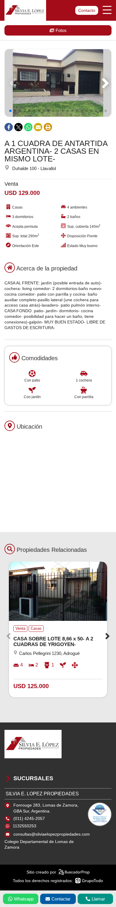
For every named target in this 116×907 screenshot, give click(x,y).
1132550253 (24, 825)
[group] (58, 83)
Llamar (98, 898)
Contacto (86, 10)
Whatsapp (24, 898)
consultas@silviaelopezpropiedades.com (51, 834)
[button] (104, 82)
